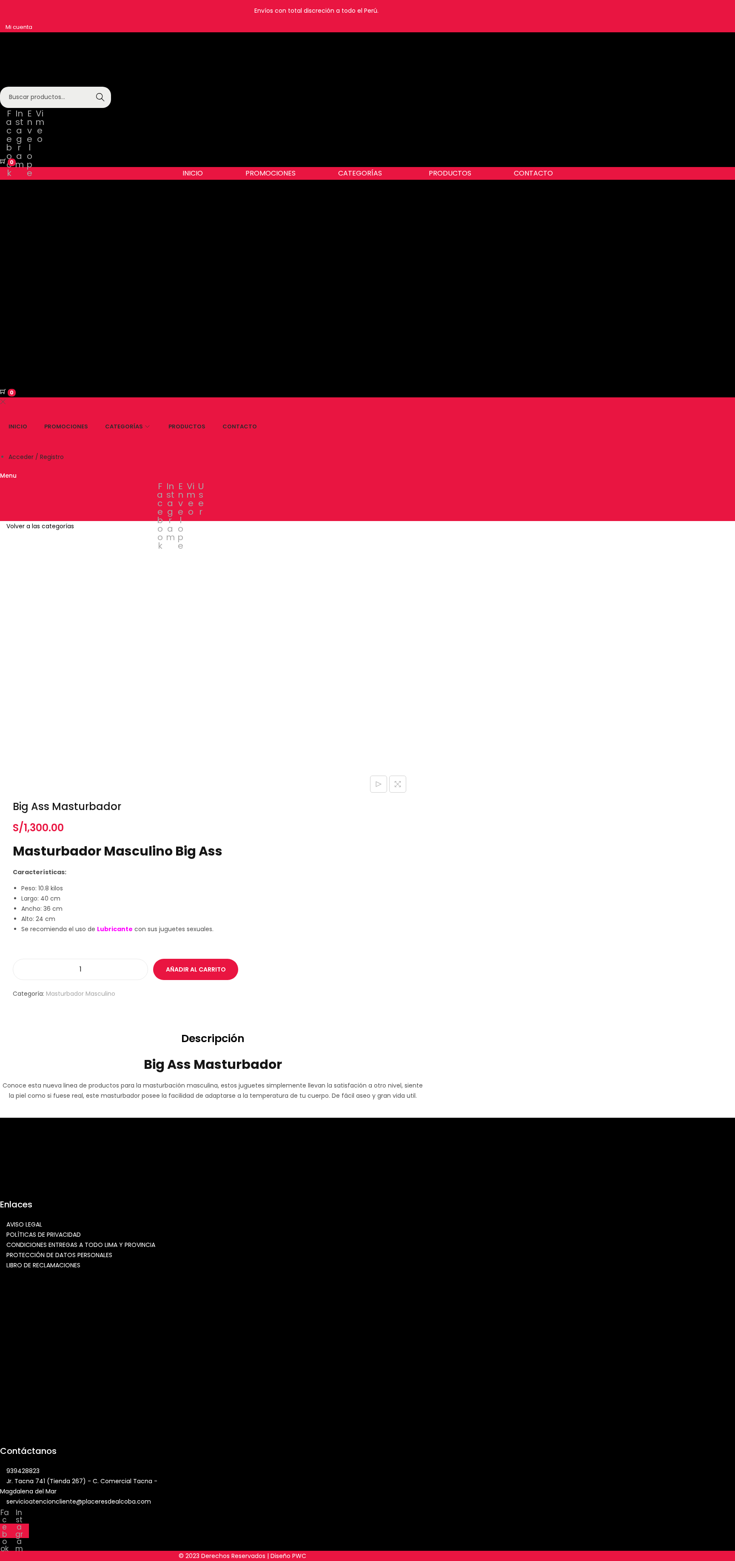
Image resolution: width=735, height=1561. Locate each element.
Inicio (192, 173)
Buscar (101, 97)
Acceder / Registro (36, 457)
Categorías (360, 173)
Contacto (533, 173)
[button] (362, 173)
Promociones (270, 173)
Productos (450, 173)
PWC (299, 1556)
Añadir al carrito (196, 969)
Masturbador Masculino (80, 993)
